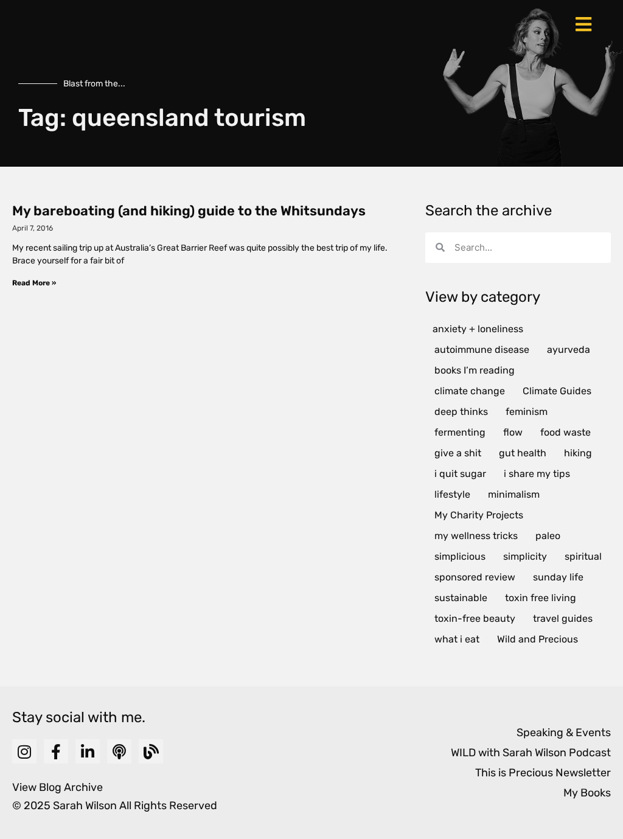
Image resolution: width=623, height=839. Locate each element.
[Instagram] (24, 751)
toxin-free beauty (474, 618)
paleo (547, 535)
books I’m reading (474, 370)
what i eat (456, 639)
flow (513, 432)
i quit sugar (460, 473)
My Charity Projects (478, 515)
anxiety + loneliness (478, 329)
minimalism (514, 494)
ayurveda (568, 349)
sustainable (460, 598)
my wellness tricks (476, 535)
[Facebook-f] (56, 751)
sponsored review (474, 577)
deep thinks (461, 411)
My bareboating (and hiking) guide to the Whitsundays (189, 211)
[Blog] (151, 751)
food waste (565, 432)
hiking (578, 453)
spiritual (583, 556)
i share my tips (537, 473)
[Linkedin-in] (87, 751)
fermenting (460, 432)
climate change (469, 391)
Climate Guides (557, 391)
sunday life (558, 577)
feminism (527, 411)
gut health (522, 453)
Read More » (34, 283)
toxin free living (540, 598)
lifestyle (452, 494)
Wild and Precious (537, 639)
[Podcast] (119, 751)
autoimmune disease (481, 349)
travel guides (563, 618)
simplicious (460, 556)
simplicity (525, 556)
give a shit (457, 453)
